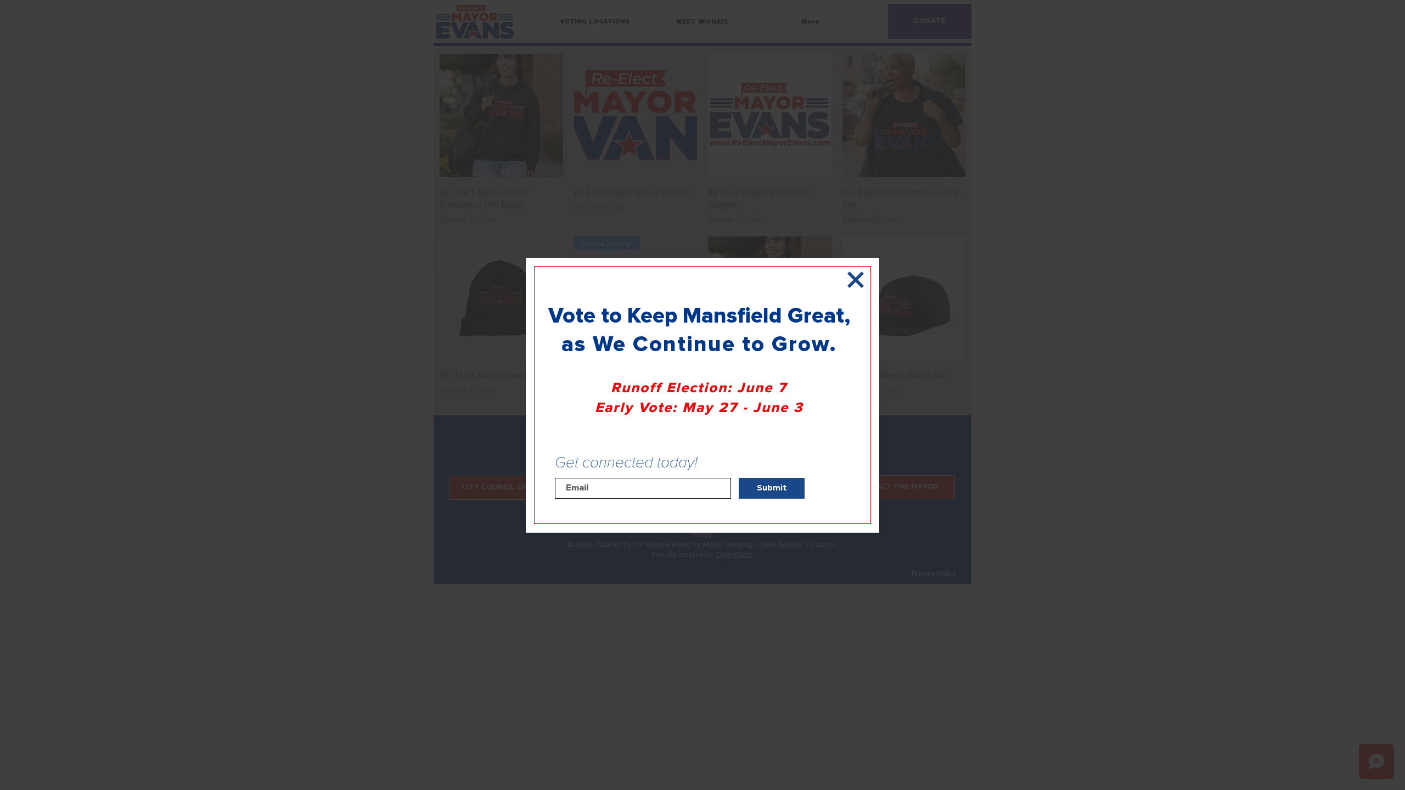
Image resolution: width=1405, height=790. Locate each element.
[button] (855, 280)
